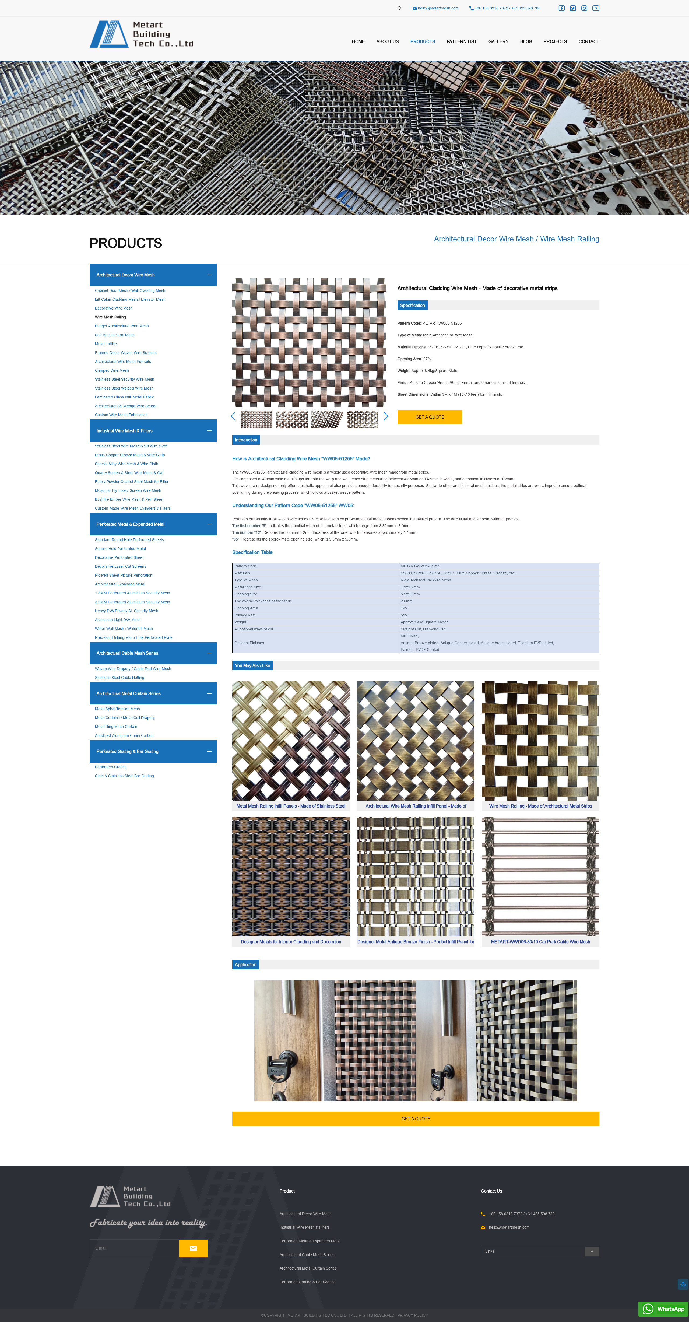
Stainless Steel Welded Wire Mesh (124, 388)
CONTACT (589, 41)
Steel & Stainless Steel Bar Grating (124, 776)
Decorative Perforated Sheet (119, 557)
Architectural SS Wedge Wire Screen (126, 406)
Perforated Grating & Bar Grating (128, 751)
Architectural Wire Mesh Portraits (123, 361)
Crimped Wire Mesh (112, 370)
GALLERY (498, 41)
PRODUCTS (422, 41)
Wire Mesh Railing (110, 317)
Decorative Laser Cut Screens (120, 566)
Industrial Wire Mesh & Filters (125, 430)
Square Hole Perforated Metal (120, 548)
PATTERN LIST (462, 41)
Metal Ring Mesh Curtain (116, 726)
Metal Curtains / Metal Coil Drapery (125, 718)
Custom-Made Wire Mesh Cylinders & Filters (133, 508)
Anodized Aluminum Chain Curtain (124, 735)
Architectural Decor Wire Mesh (126, 274)
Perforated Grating (111, 767)
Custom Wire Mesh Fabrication (121, 415)
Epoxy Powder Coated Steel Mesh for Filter (131, 481)
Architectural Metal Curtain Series (129, 693)
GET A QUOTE (430, 417)
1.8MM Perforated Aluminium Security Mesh (132, 593)
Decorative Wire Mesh (114, 308)
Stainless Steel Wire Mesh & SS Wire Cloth (131, 446)
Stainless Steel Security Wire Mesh (124, 379)
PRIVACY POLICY (413, 1315)
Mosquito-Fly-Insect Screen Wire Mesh (128, 490)
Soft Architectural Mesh (115, 335)
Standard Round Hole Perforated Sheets (129, 540)
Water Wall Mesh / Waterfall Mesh (124, 628)
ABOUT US (388, 41)
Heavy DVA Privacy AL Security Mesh (126, 611)
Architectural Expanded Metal (120, 584)
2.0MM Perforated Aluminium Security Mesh (132, 602)
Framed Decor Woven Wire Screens (126, 352)
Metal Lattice (106, 344)
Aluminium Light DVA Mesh (118, 620)
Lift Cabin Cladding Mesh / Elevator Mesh (130, 299)
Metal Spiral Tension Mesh (117, 709)
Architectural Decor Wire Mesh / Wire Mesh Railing (516, 238)
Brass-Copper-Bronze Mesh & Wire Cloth (130, 455)
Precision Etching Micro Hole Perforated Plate (134, 637)
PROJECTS (555, 41)
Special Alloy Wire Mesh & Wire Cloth (126, 464)
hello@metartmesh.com (438, 8)
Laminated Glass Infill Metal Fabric (124, 397)
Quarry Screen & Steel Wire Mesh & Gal (129, 473)
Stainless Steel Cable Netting (119, 677)
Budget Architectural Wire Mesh (122, 326)
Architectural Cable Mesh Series (127, 653)
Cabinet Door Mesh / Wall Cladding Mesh (130, 290)
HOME (358, 41)
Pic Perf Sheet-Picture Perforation (123, 575)
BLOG (526, 41)
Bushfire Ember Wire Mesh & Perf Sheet (129, 499)
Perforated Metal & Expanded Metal (130, 524)
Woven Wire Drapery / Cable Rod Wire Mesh (133, 669)
